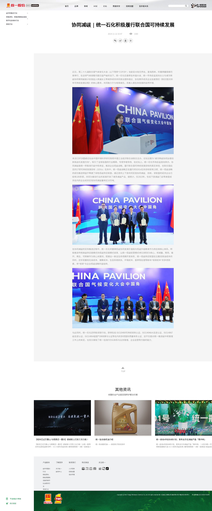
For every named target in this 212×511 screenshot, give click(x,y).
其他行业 (46, 489)
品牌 (76, 6)
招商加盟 (129, 6)
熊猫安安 (116, 6)
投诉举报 (72, 474)
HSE (95, 6)
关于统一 (59, 468)
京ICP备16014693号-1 (183, 495)
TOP (123, 371)
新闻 (86, 6)
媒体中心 (59, 471)
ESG (105, 6)
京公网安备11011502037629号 (201, 495)
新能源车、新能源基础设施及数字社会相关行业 (46, 480)
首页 (67, 6)
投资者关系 (143, 6)
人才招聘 (72, 468)
